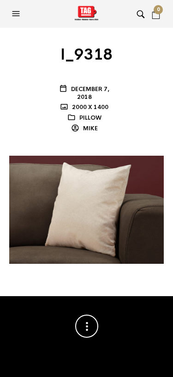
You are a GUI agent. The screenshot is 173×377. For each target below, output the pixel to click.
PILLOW (90, 118)
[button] (17, 14)
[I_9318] (86, 209)
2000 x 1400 (89, 107)
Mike (90, 128)
